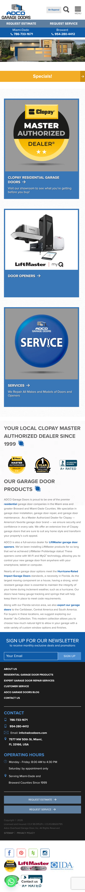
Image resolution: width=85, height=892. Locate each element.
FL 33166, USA (19, 744)
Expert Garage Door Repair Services (29, 680)
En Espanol (53, 10)
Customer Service (16, 686)
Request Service (63, 24)
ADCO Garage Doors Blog (21, 692)
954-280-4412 (64, 32)
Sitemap (8, 833)
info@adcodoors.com (33, 733)
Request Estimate (21, 24)
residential (10, 504)
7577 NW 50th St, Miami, (25, 739)
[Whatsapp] (11, 881)
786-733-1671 (22, 32)
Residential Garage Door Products (28, 674)
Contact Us (12, 698)
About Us (10, 669)
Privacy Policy (26, 833)
